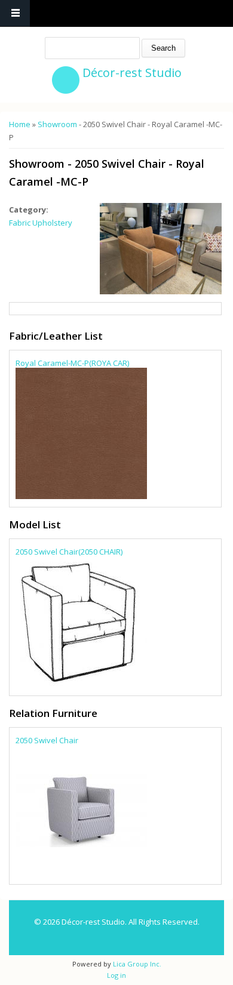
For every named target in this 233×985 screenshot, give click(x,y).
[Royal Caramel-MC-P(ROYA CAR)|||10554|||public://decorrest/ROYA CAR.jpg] (81, 496)
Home (19, 124)
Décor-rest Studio (132, 72)
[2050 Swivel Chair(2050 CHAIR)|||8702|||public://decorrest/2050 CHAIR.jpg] (81, 684)
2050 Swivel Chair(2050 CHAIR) (69, 551)
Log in (116, 975)
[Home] (65, 80)
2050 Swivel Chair (47, 740)
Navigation (15, 13)
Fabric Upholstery (40, 222)
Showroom (57, 124)
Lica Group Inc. (136, 963)
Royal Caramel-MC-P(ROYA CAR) (72, 363)
